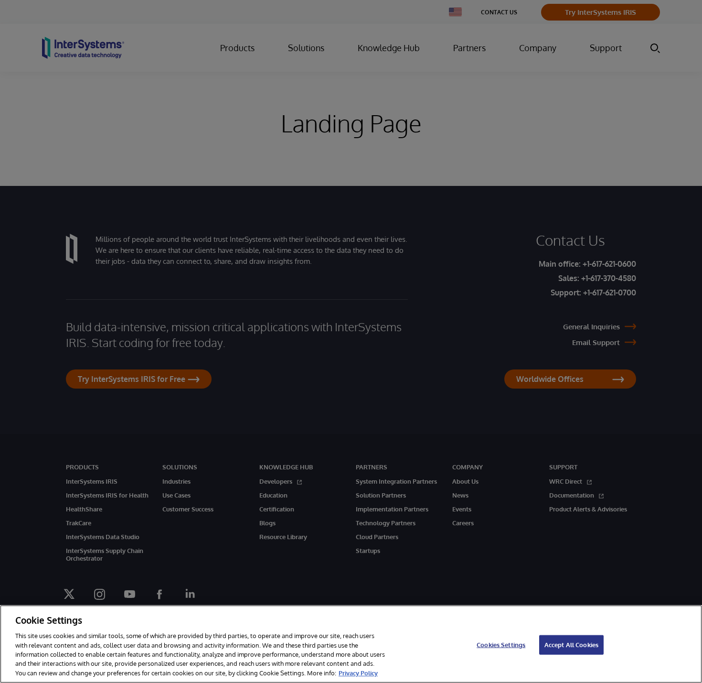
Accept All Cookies (571, 644)
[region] (351, 644)
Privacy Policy (358, 673)
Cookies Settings (501, 644)
